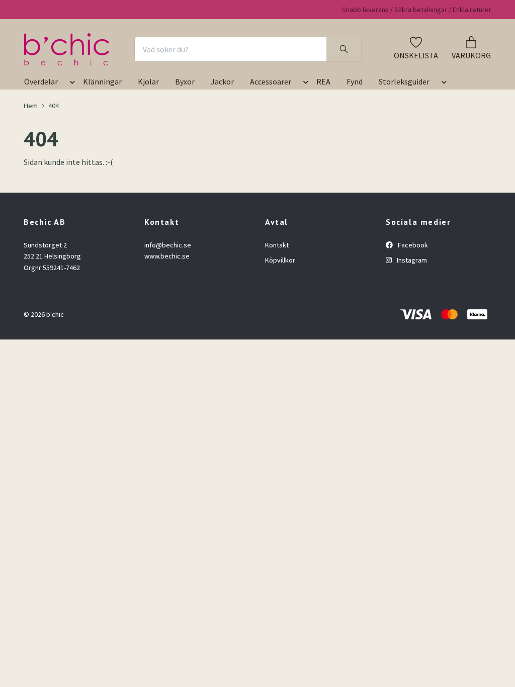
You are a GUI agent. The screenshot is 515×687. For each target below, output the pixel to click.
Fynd (355, 81)
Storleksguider (404, 81)
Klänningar (102, 81)
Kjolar (148, 81)
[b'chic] (66, 49)
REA (323, 81)
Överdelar (41, 81)
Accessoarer (270, 81)
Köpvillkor (280, 260)
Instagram (411, 260)
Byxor (185, 81)
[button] (70, 83)
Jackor (222, 81)
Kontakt (277, 244)
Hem (31, 105)
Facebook (412, 244)
